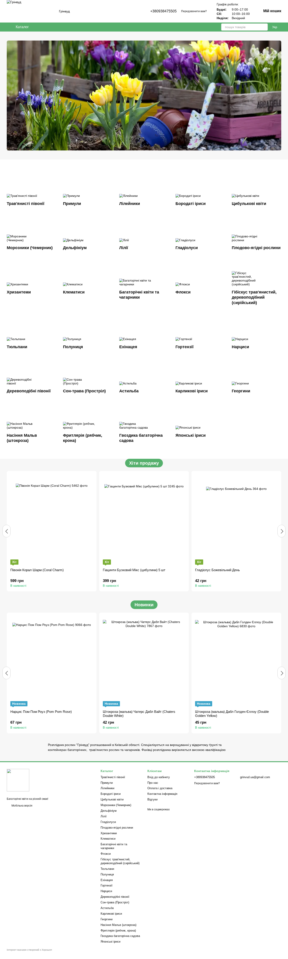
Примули (107, 782)
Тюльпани (107, 868)
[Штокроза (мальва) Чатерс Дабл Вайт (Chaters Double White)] (144, 661)
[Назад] (6, 531)
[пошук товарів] (264, 27)
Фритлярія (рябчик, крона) (118, 930)
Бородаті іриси (111, 793)
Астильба (107, 908)
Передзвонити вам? (194, 11)
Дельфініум (109, 810)
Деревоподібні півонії (115, 896)
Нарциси (106, 891)
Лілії (104, 816)
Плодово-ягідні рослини (117, 827)
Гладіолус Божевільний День (217, 570)
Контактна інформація (162, 793)
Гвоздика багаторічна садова (120, 936)
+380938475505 (163, 11)
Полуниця (107, 874)
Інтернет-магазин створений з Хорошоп (29, 949)
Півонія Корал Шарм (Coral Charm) (37, 570)
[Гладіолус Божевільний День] (236, 520)
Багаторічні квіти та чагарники (114, 846)
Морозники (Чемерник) (116, 805)
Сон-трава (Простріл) (115, 902)
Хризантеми (109, 833)
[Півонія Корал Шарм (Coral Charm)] (51, 520)
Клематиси (108, 838)
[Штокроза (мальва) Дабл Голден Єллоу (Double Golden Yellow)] (236, 661)
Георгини (106, 919)
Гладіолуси (108, 822)
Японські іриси (110, 941)
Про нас (152, 782)
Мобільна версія (21, 805)
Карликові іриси (111, 913)
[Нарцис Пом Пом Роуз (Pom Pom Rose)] (51, 661)
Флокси (106, 853)
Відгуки (152, 799)
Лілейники (107, 788)
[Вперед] (281, 531)
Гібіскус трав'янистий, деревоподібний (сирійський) (120, 861)
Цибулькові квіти (112, 799)
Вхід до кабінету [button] (158, 777)
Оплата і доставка (159, 788)
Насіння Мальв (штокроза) (118, 925)
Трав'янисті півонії (113, 777)
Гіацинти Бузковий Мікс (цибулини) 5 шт (134, 570)
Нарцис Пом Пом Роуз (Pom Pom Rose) (41, 712)
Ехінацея (107, 880)
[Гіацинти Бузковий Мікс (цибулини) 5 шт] (144, 520)
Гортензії (106, 885)
